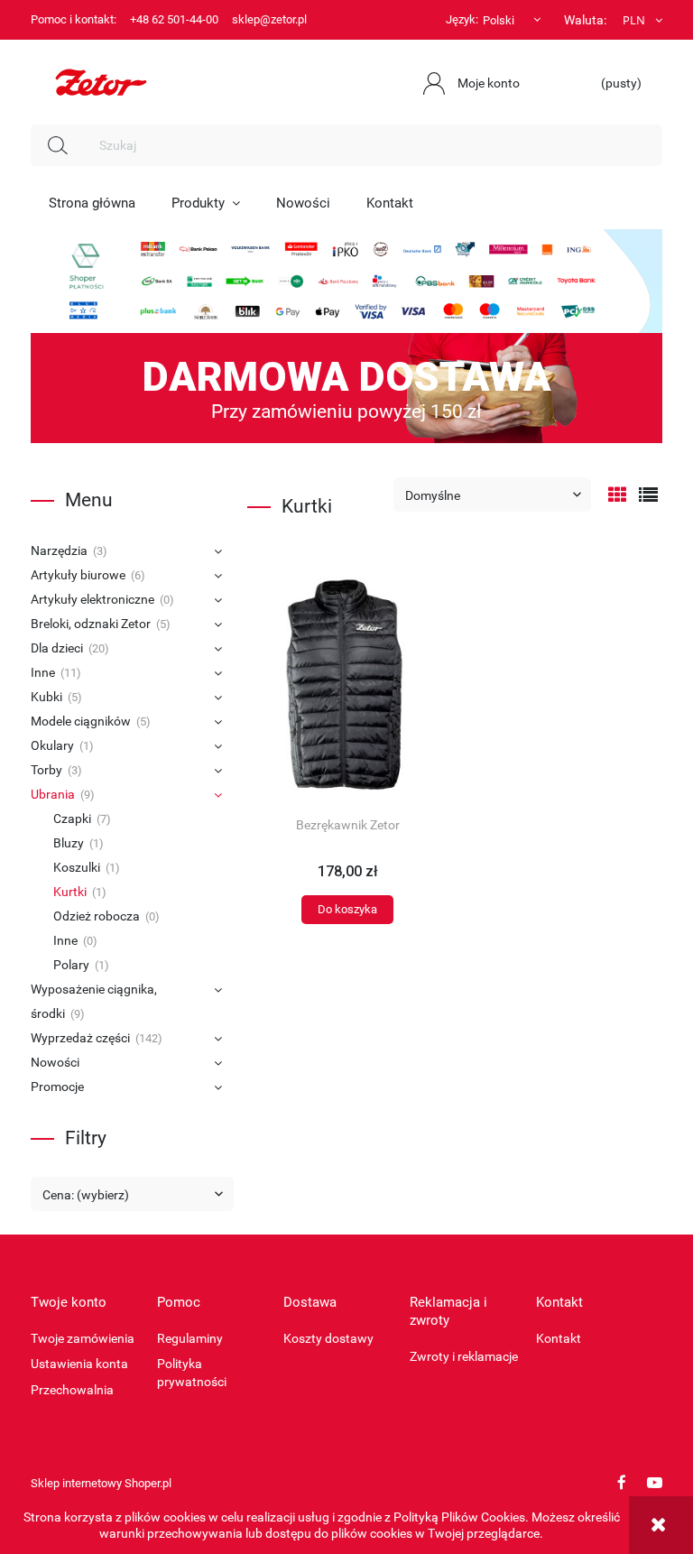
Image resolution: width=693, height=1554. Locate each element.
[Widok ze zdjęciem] (617, 495)
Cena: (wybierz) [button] (85, 1195)
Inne (43, 672)
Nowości (55, 1062)
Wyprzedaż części (80, 1038)
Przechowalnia (72, 1390)
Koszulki (76, 867)
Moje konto (488, 83)
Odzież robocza (96, 916)
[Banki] (346, 280)
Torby (46, 770)
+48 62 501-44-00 (174, 19)
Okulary (52, 745)
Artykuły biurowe (78, 575)
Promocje (57, 1086)
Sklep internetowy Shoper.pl (101, 1483)
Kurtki (70, 891)
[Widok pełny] (648, 495)
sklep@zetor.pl (269, 19)
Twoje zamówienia (82, 1338)
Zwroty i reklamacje (464, 1356)
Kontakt (558, 1338)
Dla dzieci (57, 648)
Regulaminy (190, 1338)
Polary (71, 964)
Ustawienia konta (79, 1363)
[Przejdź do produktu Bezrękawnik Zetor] (347, 686)
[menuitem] (92, 203)
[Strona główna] (100, 81)
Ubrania (53, 794)
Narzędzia (59, 550)
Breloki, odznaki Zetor (91, 623)
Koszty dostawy (328, 1338)
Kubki (46, 696)
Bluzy (68, 843)
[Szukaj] (58, 145)
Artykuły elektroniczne (92, 599)
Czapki (72, 818)
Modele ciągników (81, 721)
